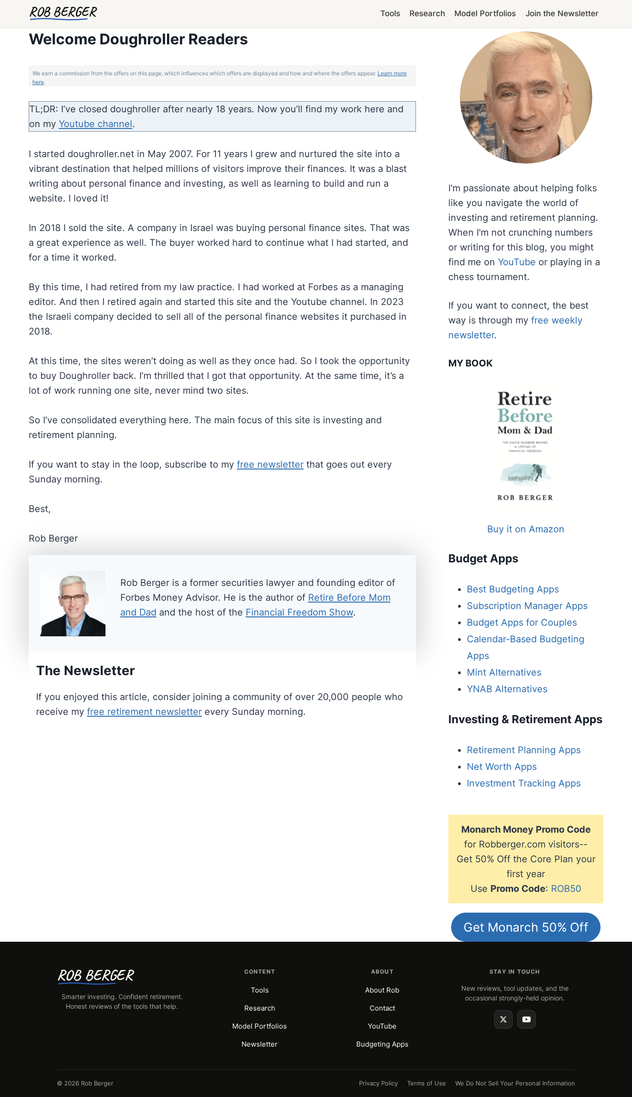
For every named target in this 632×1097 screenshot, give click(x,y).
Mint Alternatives (504, 672)
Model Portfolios (485, 13)
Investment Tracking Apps (524, 783)
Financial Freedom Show (299, 612)
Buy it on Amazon (525, 529)
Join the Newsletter (562, 13)
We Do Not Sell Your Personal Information (515, 1083)
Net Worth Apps (502, 766)
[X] (503, 1019)
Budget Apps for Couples (522, 622)
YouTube (517, 262)
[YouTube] (526, 1019)
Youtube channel (95, 123)
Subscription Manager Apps (527, 605)
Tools (390, 13)
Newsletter (260, 1044)
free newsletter (270, 464)
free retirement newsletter (144, 711)
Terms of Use (426, 1083)
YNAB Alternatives (507, 689)
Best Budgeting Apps (513, 589)
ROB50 (566, 888)
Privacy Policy (378, 1083)
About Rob (382, 990)
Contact (382, 1008)
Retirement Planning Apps (524, 750)
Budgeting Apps (382, 1044)
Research (427, 13)
